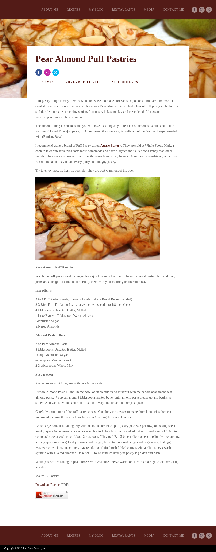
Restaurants (123, 9)
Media (149, 9)
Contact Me (173, 9)
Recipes (73, 9)
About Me (49, 9)
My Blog (96, 9)
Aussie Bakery (110, 145)
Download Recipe (47, 484)
